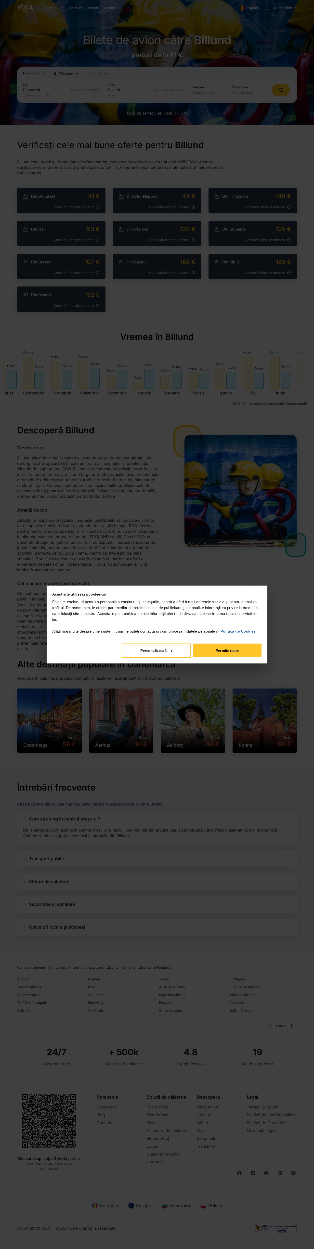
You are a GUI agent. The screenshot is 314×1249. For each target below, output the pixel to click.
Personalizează (153, 650)
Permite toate (227, 650)
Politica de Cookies (238, 631)
